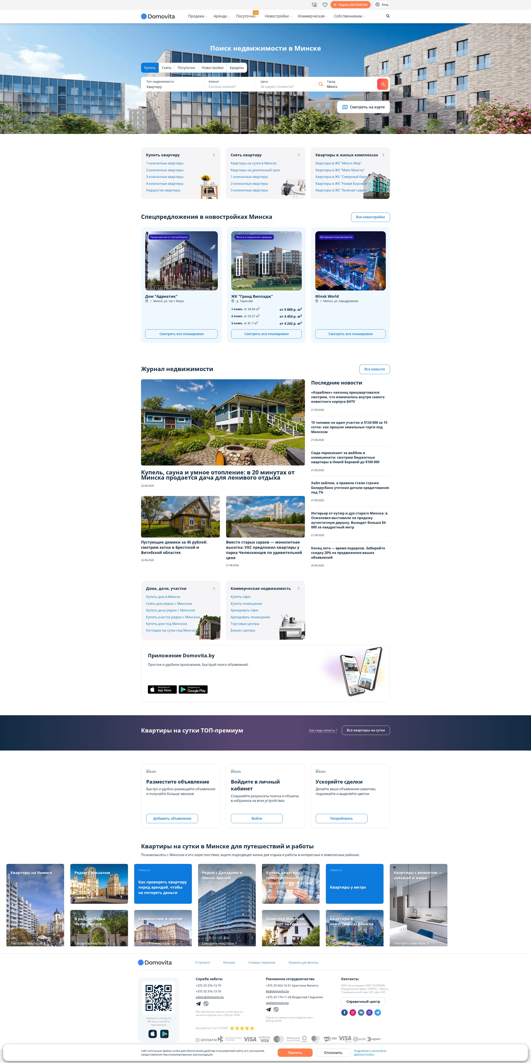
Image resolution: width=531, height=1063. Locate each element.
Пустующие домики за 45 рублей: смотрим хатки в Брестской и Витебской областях (174, 547)
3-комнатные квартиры (164, 176)
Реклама (229, 962)
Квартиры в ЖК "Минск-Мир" (338, 163)
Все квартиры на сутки (366, 730)
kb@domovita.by (277, 991)
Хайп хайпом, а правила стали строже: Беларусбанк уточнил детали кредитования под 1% (350, 488)
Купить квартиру (163, 154)
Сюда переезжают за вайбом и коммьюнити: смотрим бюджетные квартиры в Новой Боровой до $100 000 (345, 457)
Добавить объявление (172, 818)
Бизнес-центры (243, 630)
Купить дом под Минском (166, 623)
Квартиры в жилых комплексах (346, 154)
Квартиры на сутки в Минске (253, 163)
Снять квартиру (246, 154)
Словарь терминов (261, 962)
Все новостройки (370, 217)
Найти (382, 84)
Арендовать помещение (250, 617)
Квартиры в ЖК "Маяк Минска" (340, 170)
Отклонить (333, 1052)
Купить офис (241, 596)
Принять (295, 1052)
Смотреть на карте (367, 106)
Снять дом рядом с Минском (169, 603)
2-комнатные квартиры (164, 170)
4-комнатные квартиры (164, 183)
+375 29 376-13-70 (208, 985)
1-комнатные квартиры (164, 163)
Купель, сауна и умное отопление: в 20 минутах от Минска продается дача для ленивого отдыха (218, 475)
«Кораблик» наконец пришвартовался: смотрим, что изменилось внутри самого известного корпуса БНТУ (348, 397)
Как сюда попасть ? (323, 730)
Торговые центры (245, 623)
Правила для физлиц (303, 962)
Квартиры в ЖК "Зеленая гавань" (341, 190)
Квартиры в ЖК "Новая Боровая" (341, 183)
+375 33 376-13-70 (208, 991)
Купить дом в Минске (163, 596)
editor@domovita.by (210, 997)
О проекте (202, 962)
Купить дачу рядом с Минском (170, 610)
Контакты (350, 979)
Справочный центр (363, 1001)
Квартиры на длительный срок (255, 170)
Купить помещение (246, 603)
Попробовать (341, 818)
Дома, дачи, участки (166, 588)
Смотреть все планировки (182, 334)
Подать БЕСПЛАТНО (353, 5)
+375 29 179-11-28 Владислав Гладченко (294, 997)
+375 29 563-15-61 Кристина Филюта (292, 985)
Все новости (374, 369)
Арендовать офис (245, 610)
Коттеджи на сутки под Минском (172, 630)
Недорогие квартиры (163, 190)
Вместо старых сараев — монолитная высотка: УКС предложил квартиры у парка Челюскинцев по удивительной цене (264, 550)
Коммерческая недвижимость (261, 588)
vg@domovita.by (277, 1003)
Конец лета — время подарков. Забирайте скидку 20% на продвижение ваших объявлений (348, 553)
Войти (257, 818)
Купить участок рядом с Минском (173, 617)
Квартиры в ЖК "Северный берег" (342, 176)
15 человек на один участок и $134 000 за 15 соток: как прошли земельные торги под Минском (349, 427)
